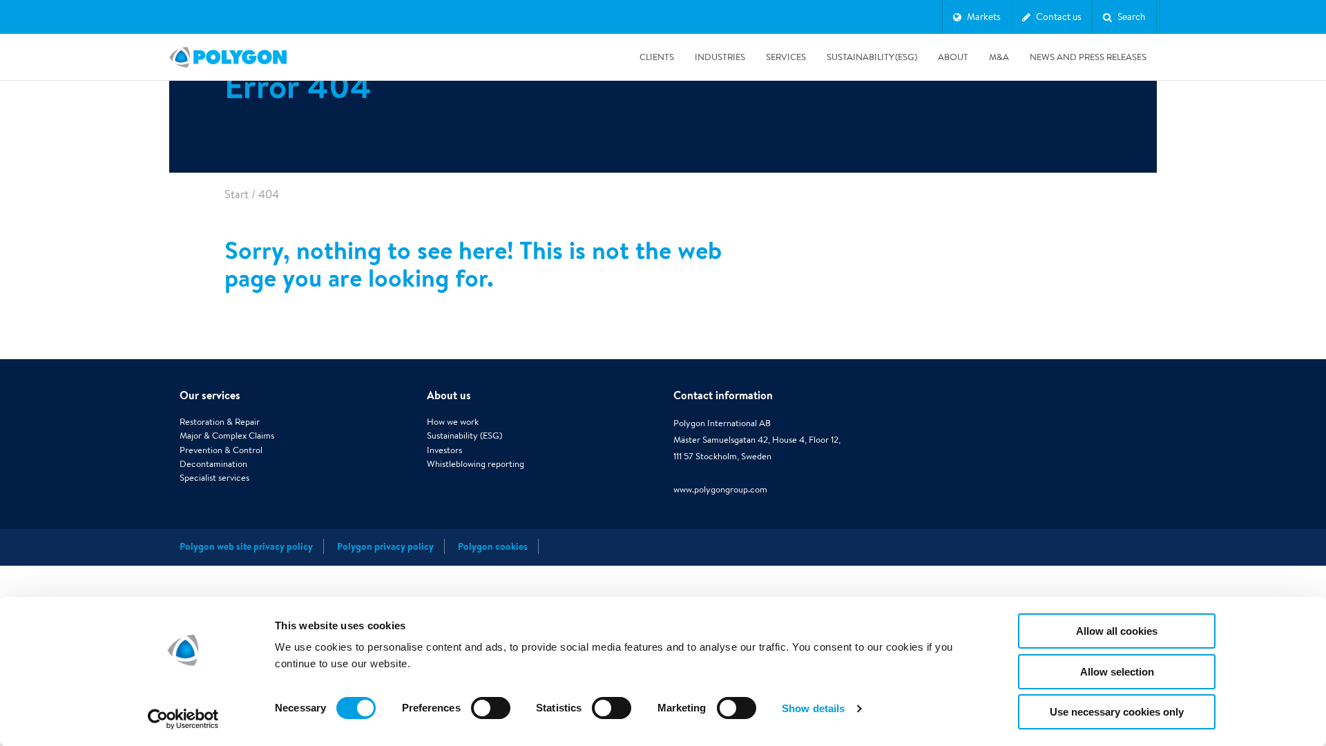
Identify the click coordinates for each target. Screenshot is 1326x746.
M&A (999, 57)
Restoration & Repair (220, 422)
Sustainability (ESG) (872, 57)
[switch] (490, 718)
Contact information (723, 395)
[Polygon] (228, 57)
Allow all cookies (1116, 631)
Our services (210, 395)
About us (449, 395)
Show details (813, 708)
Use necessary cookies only (1117, 712)
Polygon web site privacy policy (246, 546)
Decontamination (213, 464)
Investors (444, 450)
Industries (720, 57)
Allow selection (1117, 672)
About (953, 57)
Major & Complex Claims (227, 435)
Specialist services (214, 478)
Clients (657, 57)
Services (786, 57)
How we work (453, 422)
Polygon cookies (493, 546)
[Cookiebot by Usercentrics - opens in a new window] (183, 719)
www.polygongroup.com (720, 489)
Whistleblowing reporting (475, 464)
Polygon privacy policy (385, 546)
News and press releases (1088, 57)
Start (236, 194)
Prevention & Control (221, 450)
